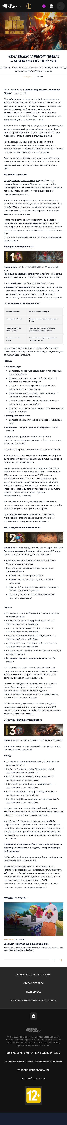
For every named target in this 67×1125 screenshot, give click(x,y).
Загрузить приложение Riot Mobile (33, 1000)
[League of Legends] (29, 6)
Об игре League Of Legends (33, 975)
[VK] (33, 1016)
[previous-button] (54, 960)
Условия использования (33, 1070)
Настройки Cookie (33, 1079)
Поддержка (33, 992)
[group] (33, 928)
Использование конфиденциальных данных (33, 1061)
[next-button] (60, 960)
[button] (28, 77)
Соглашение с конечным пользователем (33, 1053)
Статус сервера (33, 983)
